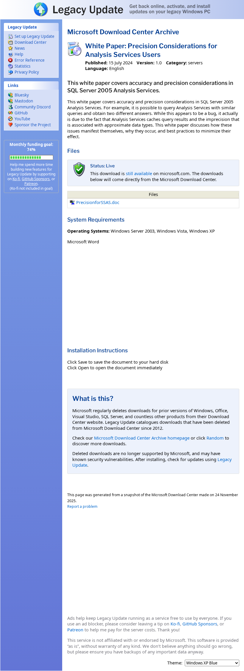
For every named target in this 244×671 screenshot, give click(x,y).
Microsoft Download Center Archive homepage (142, 438)
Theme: (174, 663)
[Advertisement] (31, 292)
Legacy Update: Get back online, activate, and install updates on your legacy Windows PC (122, 9)
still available (139, 173)
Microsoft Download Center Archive (123, 32)
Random (215, 438)
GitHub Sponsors (36, 178)
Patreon (30, 183)
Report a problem (82, 506)
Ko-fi (16, 178)
